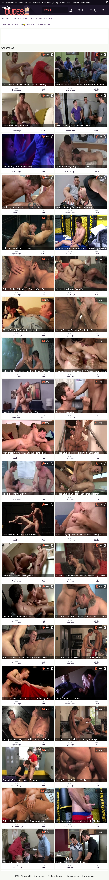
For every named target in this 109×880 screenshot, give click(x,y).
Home (5, 18)
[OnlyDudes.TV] (19, 10)
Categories (16, 18)
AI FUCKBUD (44, 24)
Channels (28, 18)
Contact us (39, 876)
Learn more (85, 2)
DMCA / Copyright (22, 876)
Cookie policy (73, 876)
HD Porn (31, 24)
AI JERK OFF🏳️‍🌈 (18, 24)
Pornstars (41, 18)
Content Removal (56, 876)
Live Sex (6, 24)
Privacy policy (88, 876)
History (53, 18)
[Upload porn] (103, 10)
